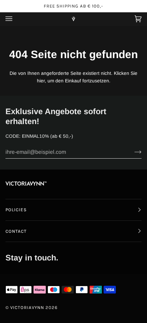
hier (41, 80)
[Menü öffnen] (15, 19)
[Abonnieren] (132, 152)
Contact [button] (16, 231)
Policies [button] (16, 209)
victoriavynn (27, 307)
